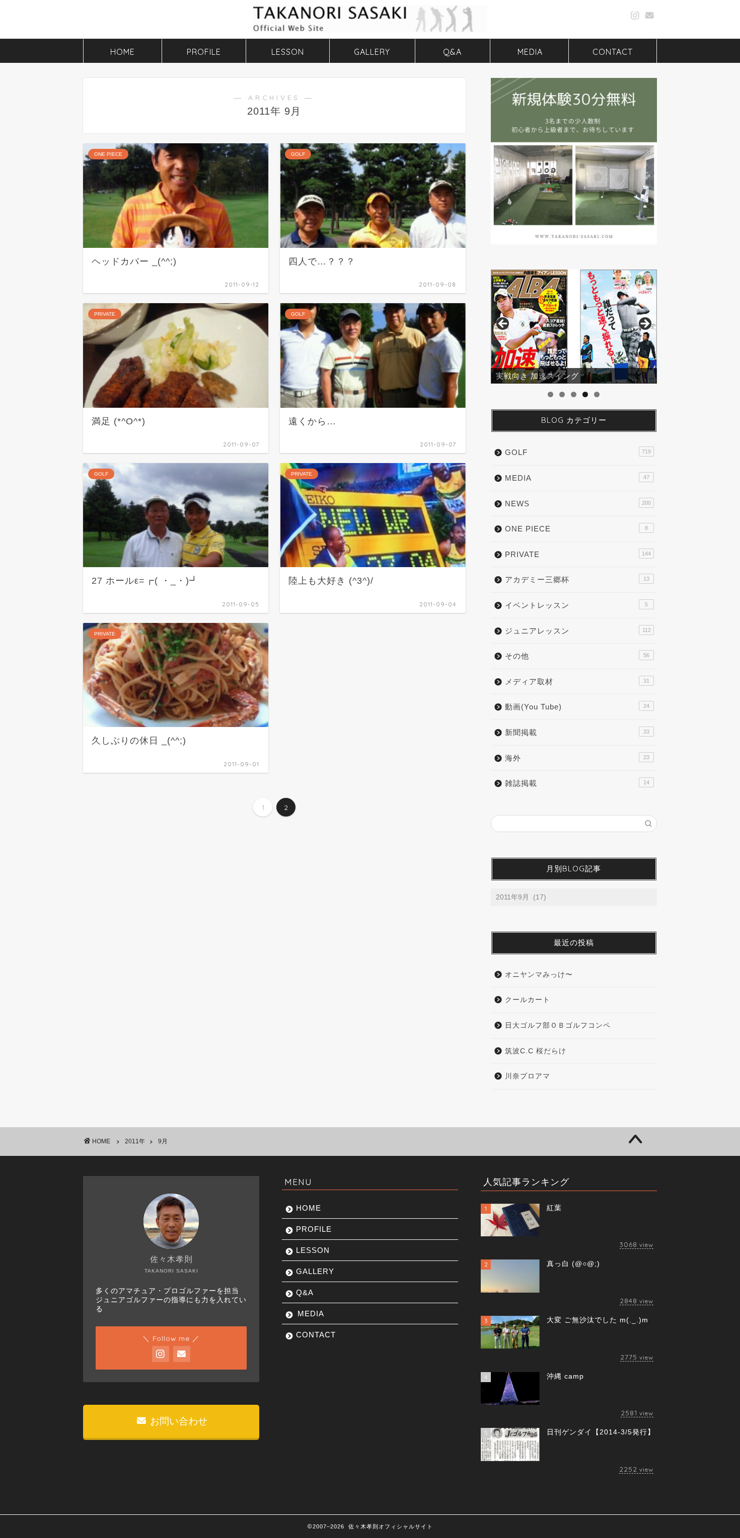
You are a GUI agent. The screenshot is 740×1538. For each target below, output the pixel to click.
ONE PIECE (576, 528)
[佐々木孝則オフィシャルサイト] (370, 31)
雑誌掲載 (577, 783)
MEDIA (530, 52)
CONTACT (613, 52)
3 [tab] (573, 394)
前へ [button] (503, 324)
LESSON (287, 52)
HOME (122, 52)
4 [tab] (585, 394)
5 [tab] (597, 394)
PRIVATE (578, 554)
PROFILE (204, 52)
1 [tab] (550, 394)
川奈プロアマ (527, 1076)
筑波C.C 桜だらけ (535, 1051)
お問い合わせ (177, 1421)
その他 (577, 656)
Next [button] (644, 324)
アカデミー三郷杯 (577, 579)
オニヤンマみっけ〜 (539, 974)
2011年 (135, 1141)
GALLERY (372, 52)
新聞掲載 (577, 732)
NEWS (578, 503)
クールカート (527, 1000)
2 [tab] (562, 394)
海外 (577, 758)
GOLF (578, 452)
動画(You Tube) (577, 706)
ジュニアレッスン (578, 630)
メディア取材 (577, 681)
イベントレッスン (576, 605)
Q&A (452, 52)
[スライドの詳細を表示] (574, 326)
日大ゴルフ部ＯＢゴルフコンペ (558, 1025)
